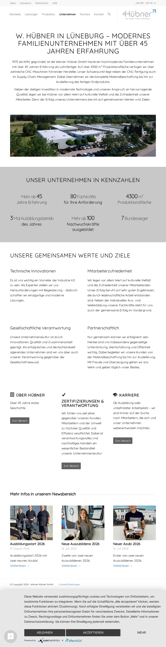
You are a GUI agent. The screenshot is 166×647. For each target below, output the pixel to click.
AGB (54, 3)
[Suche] (109, 14)
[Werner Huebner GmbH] (141, 14)
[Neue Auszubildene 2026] (83, 523)
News (13, 3)
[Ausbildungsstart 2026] (31, 523)
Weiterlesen (18, 566)
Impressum (25, 3)
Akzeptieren (93, 632)
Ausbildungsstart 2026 (27, 544)
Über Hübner (30, 395)
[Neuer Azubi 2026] (134, 523)
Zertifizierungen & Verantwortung (83, 403)
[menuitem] (14, 3)
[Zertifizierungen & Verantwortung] (64, 395)
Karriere (129, 395)
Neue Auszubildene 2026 (80, 544)
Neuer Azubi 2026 (126, 544)
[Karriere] (115, 395)
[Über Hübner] (12, 395)
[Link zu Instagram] (124, 14)
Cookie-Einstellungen (69, 584)
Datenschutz (41, 3)
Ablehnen (45, 632)
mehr (141, 632)
